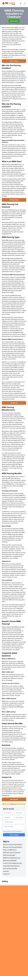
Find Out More (14, 200)
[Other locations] (20, 3)
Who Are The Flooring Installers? (12, 844)
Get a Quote (14, 799)
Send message (14, 835)
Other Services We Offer (10, 868)
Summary (6, 871)
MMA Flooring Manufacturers (12, 858)
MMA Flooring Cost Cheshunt (11, 852)
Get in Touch (14, 61)
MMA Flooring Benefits (10, 860)
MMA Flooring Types (9, 855)
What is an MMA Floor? (10, 850)
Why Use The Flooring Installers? (12, 847)
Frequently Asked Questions (11, 866)
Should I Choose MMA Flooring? (12, 863)
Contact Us (14, 403)
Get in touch (14, 21)
